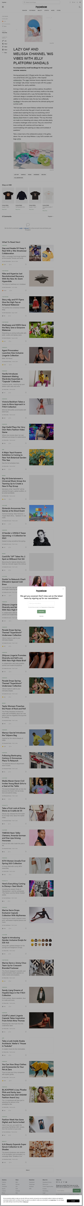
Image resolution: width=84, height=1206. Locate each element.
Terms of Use (44, 607)
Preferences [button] (25, 1201)
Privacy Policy (51, 607)
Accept (73, 1201)
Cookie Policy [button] (53, 1200)
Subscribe (41, 611)
